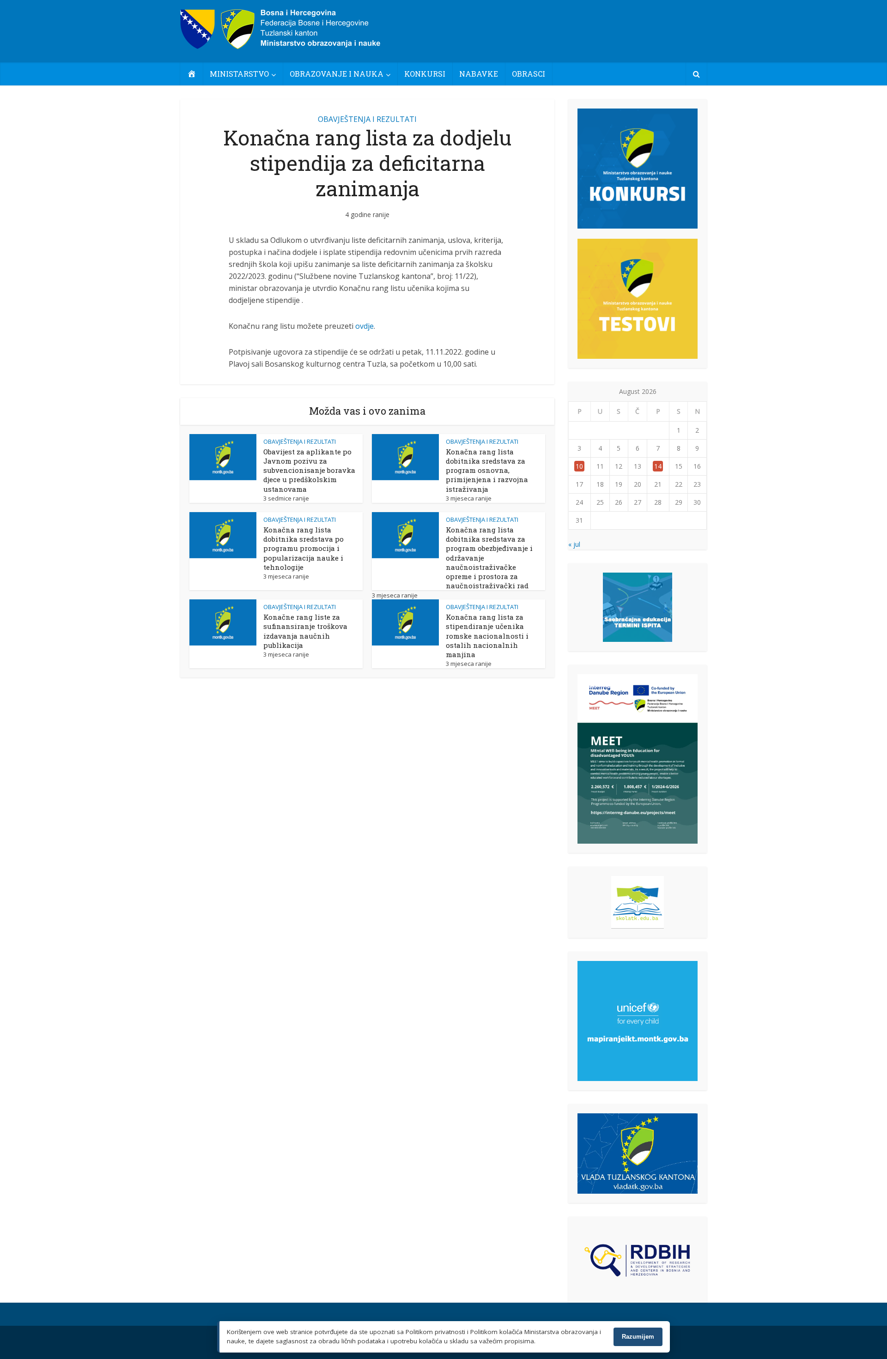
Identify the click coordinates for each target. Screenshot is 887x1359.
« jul (574, 544)
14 (658, 466)
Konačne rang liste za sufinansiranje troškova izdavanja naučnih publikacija (305, 631)
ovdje (364, 326)
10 (579, 466)
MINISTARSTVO (239, 74)
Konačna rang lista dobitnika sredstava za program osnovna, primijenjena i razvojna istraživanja (487, 470)
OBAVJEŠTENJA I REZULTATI (367, 119)
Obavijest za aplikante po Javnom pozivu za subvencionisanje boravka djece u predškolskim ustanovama (309, 470)
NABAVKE (478, 74)
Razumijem (638, 1336)
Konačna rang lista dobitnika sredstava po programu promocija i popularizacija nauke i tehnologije (303, 548)
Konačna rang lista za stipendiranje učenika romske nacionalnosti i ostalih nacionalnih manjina (487, 635)
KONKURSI (424, 74)
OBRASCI (528, 74)
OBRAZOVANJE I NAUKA (336, 74)
